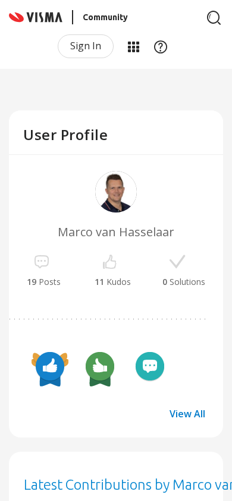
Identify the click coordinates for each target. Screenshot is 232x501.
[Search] (214, 18)
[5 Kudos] (100, 368)
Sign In (85, 45)
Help (160, 46)
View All (187, 413)
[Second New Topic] (150, 368)
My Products (133, 46)
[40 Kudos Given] (50, 368)
